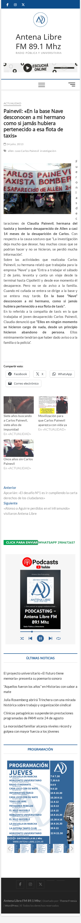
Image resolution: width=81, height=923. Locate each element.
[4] (61, 849)
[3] (45, 849)
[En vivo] (61, 880)
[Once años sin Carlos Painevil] (19, 448)
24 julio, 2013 (14, 144)
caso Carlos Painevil (27, 151)
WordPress (11, 905)
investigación (48, 151)
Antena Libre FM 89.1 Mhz (39, 41)
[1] (12, 849)
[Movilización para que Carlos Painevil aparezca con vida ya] (53, 405)
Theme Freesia (68, 900)
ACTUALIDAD (12, 103)
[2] (28, 849)
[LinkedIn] (50, 880)
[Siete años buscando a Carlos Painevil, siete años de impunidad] (19, 405)
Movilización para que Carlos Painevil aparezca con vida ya (52, 420)
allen (11, 151)
